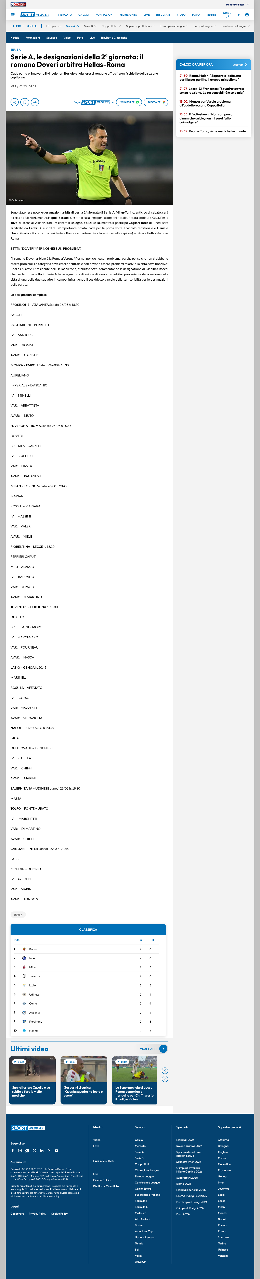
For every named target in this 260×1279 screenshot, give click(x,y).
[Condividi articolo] (15, 102)
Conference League (147, 1182)
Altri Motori (142, 1219)
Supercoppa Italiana (147, 1195)
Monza (222, 1213)
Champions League (147, 1170)
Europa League (144, 1176)
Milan (33, 967)
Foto (96, 1146)
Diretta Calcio (101, 1180)
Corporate (17, 1213)
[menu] (13, 14)
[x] (34, 1151)
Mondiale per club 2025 (191, 1190)
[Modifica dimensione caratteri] (35, 102)
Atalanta (34, 1012)
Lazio (32, 985)
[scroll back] (165, 1070)
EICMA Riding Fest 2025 (191, 1196)
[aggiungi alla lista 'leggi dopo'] (24, 102)
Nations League (144, 1237)
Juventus (34, 976)
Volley (138, 1255)
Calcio (139, 1140)
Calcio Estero (143, 1188)
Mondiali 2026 (185, 1140)
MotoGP (140, 1213)
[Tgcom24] (18, 4)
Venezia (223, 1255)
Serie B (139, 1158)
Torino (222, 1243)
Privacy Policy (37, 1213)
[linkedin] (42, 1151)
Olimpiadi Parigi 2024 (190, 1208)
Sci (137, 1249)
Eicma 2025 (183, 1184)
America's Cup (144, 1231)
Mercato (140, 1146)
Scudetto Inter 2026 (188, 1162)
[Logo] (35, 14)
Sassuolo (223, 1237)
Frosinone (35, 1021)
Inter (32, 958)
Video (97, 1140)
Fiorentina (224, 1164)
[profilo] (247, 14)
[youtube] (56, 1151)
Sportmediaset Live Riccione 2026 (188, 1154)
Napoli (33, 1030)
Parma (222, 1225)
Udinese (34, 994)
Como (33, 1003)
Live (95, 1174)
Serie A (139, 1152)
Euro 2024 (183, 1214)
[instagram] (20, 1151)
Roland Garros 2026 (189, 1146)
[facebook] (13, 1151)
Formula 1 (141, 1201)
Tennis (139, 1243)
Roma (33, 949)
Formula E (141, 1207)
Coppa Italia (142, 1164)
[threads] (49, 1151)
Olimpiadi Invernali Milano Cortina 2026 (189, 1169)
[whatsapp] (27, 1151)
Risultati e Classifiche (106, 1186)
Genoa (222, 1176)
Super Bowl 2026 (187, 1177)
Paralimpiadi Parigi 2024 (191, 1202)
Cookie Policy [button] (59, 1213)
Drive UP (140, 1262)
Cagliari (223, 1152)
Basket (139, 1225)
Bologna (223, 1146)
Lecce (221, 1201)
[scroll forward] (165, 1079)
